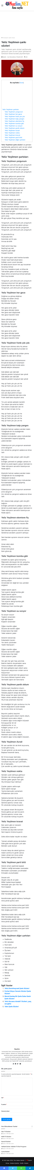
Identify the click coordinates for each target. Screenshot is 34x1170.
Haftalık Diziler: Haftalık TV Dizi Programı (13, 1146)
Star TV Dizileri (6, 1131)
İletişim (26, 1163)
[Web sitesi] (14, 1064)
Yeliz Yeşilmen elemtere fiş (14, 121)
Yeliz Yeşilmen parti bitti (13, 137)
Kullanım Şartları (14, 1163)
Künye (7, 1163)
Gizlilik (21, 1163)
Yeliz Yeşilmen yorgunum (14, 112)
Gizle (21, 83)
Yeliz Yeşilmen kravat (12, 135)
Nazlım (30, 1160)
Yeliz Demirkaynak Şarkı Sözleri (17, 988)
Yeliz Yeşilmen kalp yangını (14, 119)
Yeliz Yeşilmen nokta (12, 133)
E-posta (4, 1104)
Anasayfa (5, 37)
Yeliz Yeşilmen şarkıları (10, 109)
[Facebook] (16, 1064)
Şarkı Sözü (12, 37)
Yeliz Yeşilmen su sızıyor (13, 126)
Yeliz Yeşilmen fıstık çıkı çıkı (15, 116)
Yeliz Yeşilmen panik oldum (14, 128)
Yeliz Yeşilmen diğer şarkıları (15, 140)
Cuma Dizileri (5, 1151)
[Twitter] (18, 1064)
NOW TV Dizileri (6, 1136)
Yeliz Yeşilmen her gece (13, 114)
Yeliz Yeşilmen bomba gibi (14, 123)
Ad (2, 1097)
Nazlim (4, 57)
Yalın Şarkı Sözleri (12, 1006)
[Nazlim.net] (17, 5)
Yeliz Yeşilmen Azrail (12, 130)
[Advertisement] (17, 24)
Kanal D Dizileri (6, 1141)
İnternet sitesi (5, 1111)
